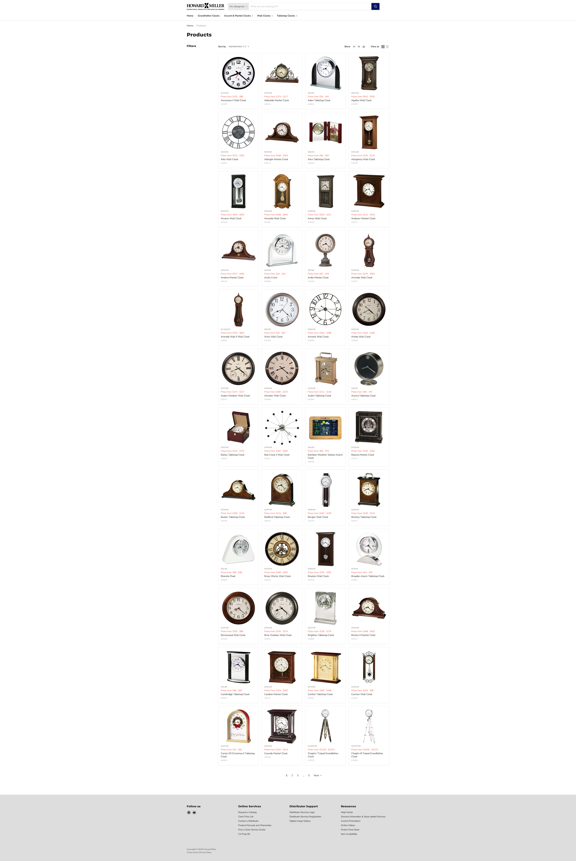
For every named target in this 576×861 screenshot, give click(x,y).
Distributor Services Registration (305, 816)
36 (359, 46)
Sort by (222, 46)
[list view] (387, 47)
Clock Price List (245, 816)
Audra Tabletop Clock (319, 395)
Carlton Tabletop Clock (320, 694)
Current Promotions (350, 820)
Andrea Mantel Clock (232, 277)
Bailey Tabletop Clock (232, 454)
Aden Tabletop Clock (319, 100)
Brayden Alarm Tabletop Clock (367, 576)
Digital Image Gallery (300, 820)
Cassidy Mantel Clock (276, 753)
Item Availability (349, 833)
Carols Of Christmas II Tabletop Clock (238, 755)
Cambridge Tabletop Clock (235, 694)
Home (190, 15)
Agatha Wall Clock (361, 100)
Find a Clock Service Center (252, 829)
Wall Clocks (264, 15)
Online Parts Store (350, 829)
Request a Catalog (247, 812)
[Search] (375, 6)
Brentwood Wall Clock (233, 635)
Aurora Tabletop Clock (363, 395)
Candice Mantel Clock (276, 694)
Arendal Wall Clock (361, 277)
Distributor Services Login (302, 812)
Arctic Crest (270, 277)
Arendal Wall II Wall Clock (235, 336)
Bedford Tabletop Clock (277, 517)
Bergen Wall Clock (318, 517)
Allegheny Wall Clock (363, 159)
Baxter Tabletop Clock (233, 517)
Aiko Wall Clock (229, 159)
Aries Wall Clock (273, 336)
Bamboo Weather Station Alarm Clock (325, 456)
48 (363, 46)
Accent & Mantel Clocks (237, 15)
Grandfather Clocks (209, 15)
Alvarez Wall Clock (231, 218)
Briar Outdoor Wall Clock (278, 635)
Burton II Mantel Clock (363, 635)
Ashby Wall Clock (361, 336)
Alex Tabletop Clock (319, 159)
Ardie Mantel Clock (318, 277)
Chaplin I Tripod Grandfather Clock (323, 755)
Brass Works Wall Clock (277, 576)
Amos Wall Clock (317, 218)
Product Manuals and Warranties (254, 825)
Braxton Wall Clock (318, 576)
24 (354, 46)
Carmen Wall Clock (361, 694)
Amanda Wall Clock (275, 218)
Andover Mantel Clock (363, 218)
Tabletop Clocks (286, 15)
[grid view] (383, 47)
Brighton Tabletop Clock (321, 635)
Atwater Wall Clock (275, 395)
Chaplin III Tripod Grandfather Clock (367, 755)
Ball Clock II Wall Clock (277, 454)
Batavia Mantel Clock (362, 454)
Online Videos (348, 825)
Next (317, 775)
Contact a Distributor (248, 820)
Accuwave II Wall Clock (233, 100)
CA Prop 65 (244, 833)
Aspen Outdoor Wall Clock (235, 395)
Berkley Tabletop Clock (363, 517)
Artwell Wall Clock (318, 336)
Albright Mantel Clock (276, 159)
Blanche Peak (228, 576)
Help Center (347, 812)
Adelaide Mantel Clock (276, 100)
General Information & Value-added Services (363, 816)
